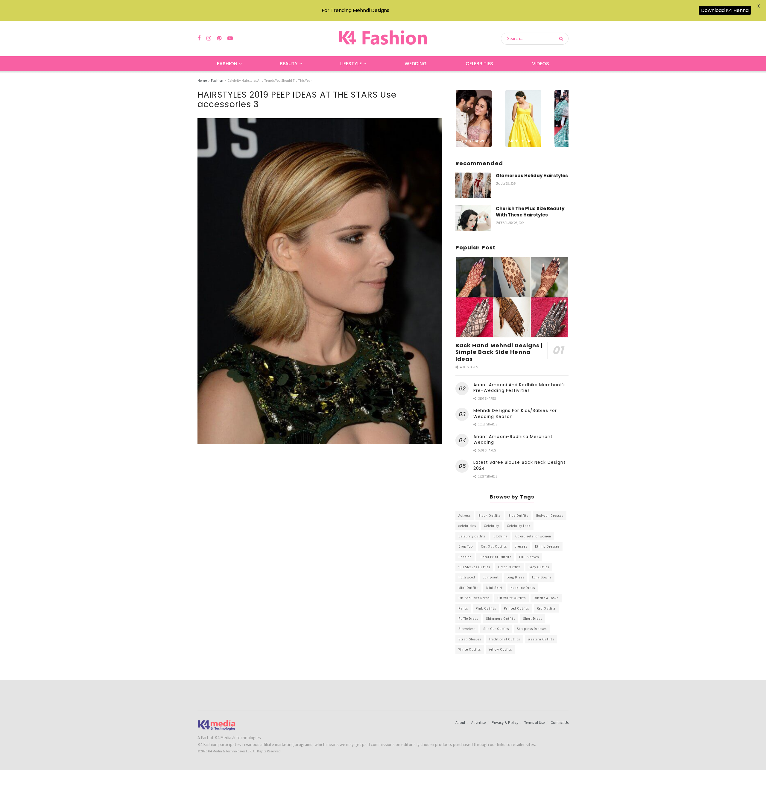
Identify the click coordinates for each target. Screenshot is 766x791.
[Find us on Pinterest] (219, 38)
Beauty (289, 63)
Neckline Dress (522, 588)
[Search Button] (562, 39)
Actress (464, 515)
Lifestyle (351, 63)
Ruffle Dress (468, 618)
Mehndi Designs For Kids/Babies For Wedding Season (515, 413)
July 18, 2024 (507, 183)
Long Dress (515, 577)
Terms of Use (534, 722)
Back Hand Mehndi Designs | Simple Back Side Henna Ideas (499, 352)
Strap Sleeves (469, 639)
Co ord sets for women (533, 536)
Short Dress (532, 618)
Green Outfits (509, 567)
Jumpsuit (491, 577)
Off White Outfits (511, 598)
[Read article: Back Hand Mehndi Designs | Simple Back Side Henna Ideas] (512, 297)
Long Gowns (541, 577)
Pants (463, 608)
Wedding (416, 63)
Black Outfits (489, 515)
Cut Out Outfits (494, 546)
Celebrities (479, 63)
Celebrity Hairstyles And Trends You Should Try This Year (269, 80)
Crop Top (465, 546)
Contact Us (560, 722)
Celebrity (491, 526)
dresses (521, 546)
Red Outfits (546, 608)
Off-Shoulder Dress (474, 598)
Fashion (227, 63)
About (460, 722)
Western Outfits (541, 639)
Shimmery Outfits (500, 618)
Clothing (500, 536)
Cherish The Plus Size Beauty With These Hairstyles (530, 211)
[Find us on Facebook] (198, 38)
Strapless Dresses (532, 629)
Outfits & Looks (546, 598)
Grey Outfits (538, 567)
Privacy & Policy (505, 722)
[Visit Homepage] (383, 38)
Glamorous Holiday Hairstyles (532, 175)
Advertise (478, 722)
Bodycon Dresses (549, 515)
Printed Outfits (516, 608)
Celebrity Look (519, 526)
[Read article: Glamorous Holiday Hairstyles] (473, 185)
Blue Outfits (518, 515)
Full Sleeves (529, 557)
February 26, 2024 (511, 223)
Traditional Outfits (504, 639)
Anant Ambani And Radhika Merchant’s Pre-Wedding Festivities (519, 388)
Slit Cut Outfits (496, 629)
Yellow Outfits (500, 649)
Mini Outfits (468, 588)
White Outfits (469, 649)
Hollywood (466, 577)
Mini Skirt (494, 588)
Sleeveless (466, 629)
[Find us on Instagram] (208, 38)
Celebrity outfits (472, 536)
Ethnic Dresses (547, 546)
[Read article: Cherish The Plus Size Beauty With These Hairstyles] (473, 218)
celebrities (467, 526)
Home (202, 80)
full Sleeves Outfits (474, 567)
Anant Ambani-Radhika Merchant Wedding (513, 439)
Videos (540, 63)
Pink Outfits (486, 608)
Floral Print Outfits (495, 557)
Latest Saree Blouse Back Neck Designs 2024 (519, 465)
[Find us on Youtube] (230, 38)
